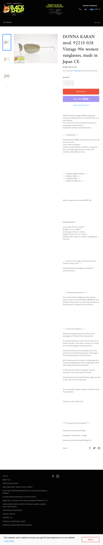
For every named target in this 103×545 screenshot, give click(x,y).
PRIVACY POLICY (9, 514)
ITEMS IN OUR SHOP (10, 483)
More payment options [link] (81, 105)
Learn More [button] (9, 541)
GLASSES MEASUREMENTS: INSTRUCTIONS (19, 497)
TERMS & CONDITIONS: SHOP (14, 521)
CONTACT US (7, 518)
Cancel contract (90, 5)
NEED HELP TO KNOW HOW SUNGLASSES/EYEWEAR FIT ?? (25, 500)
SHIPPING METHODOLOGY (12, 510)
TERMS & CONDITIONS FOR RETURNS (17, 525)
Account (97, 22)
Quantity (66, 77)
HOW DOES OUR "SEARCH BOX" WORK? (18, 487)
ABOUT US (6, 480)
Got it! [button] (90, 540)
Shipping (76, 71)
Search (5, 476)
